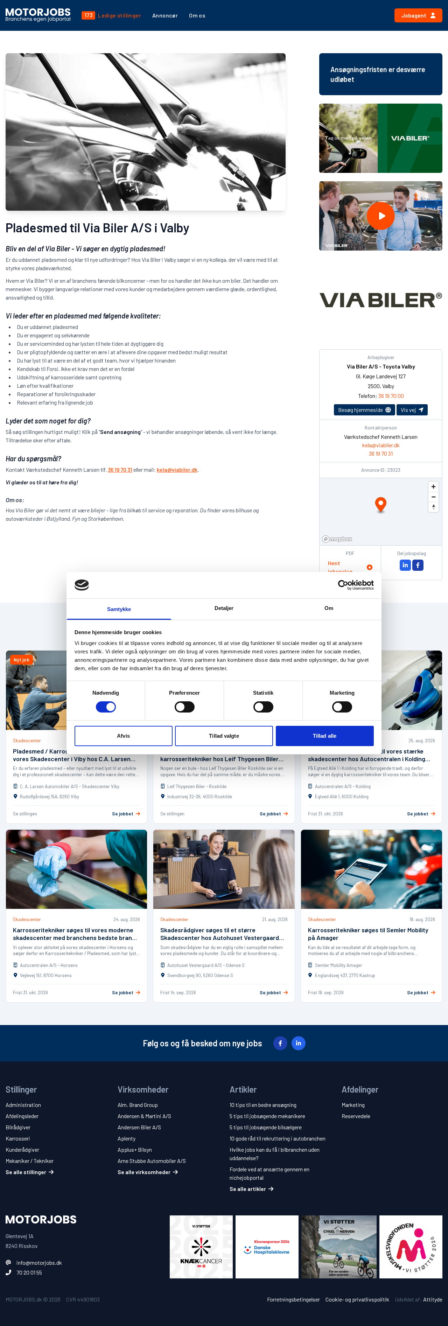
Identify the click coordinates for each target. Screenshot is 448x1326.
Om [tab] (328, 608)
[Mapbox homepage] (337, 539)
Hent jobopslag (340, 567)
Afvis (123, 736)
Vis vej (409, 409)
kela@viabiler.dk (177, 469)
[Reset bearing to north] (433, 507)
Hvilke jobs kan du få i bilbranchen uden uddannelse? (275, 1153)
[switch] (185, 707)
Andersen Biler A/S (139, 1127)
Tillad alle (324, 736)
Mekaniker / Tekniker (30, 1160)
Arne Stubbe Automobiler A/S (152, 1160)
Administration (23, 1104)
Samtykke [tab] (119, 609)
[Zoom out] (433, 497)
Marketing (353, 1104)
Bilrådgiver (18, 1127)
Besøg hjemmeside (361, 409)
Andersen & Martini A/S (144, 1116)
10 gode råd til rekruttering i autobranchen (278, 1138)
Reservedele (356, 1116)
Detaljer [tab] (224, 608)
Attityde (432, 1299)
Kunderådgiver (22, 1149)
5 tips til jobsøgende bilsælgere (266, 1127)
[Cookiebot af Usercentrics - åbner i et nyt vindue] (343, 585)
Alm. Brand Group (138, 1104)
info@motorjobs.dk (39, 1262)
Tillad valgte (224, 736)
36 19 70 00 (391, 395)
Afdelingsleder (22, 1116)
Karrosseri (18, 1138)
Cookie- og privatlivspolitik (357, 1299)
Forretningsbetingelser (293, 1299)
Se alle (26, 1172)
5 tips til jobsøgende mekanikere (267, 1116)
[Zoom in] (433, 487)
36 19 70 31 (120, 469)
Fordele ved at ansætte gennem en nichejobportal (269, 1173)
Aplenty (126, 1138)
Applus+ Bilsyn (135, 1149)
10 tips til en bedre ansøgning (263, 1104)
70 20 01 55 (29, 1272)
